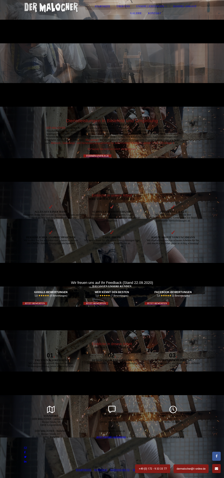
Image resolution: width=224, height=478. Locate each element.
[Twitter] (25, 457)
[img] (51, 11)
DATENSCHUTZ (120, 469)
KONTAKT (154, 13)
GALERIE (136, 13)
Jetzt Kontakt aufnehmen (111, 437)
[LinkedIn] (25, 461)
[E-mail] (25, 447)
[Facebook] (25, 452)
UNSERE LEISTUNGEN (150, 6)
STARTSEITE (102, 6)
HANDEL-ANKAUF (184, 6)
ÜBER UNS (123, 6)
